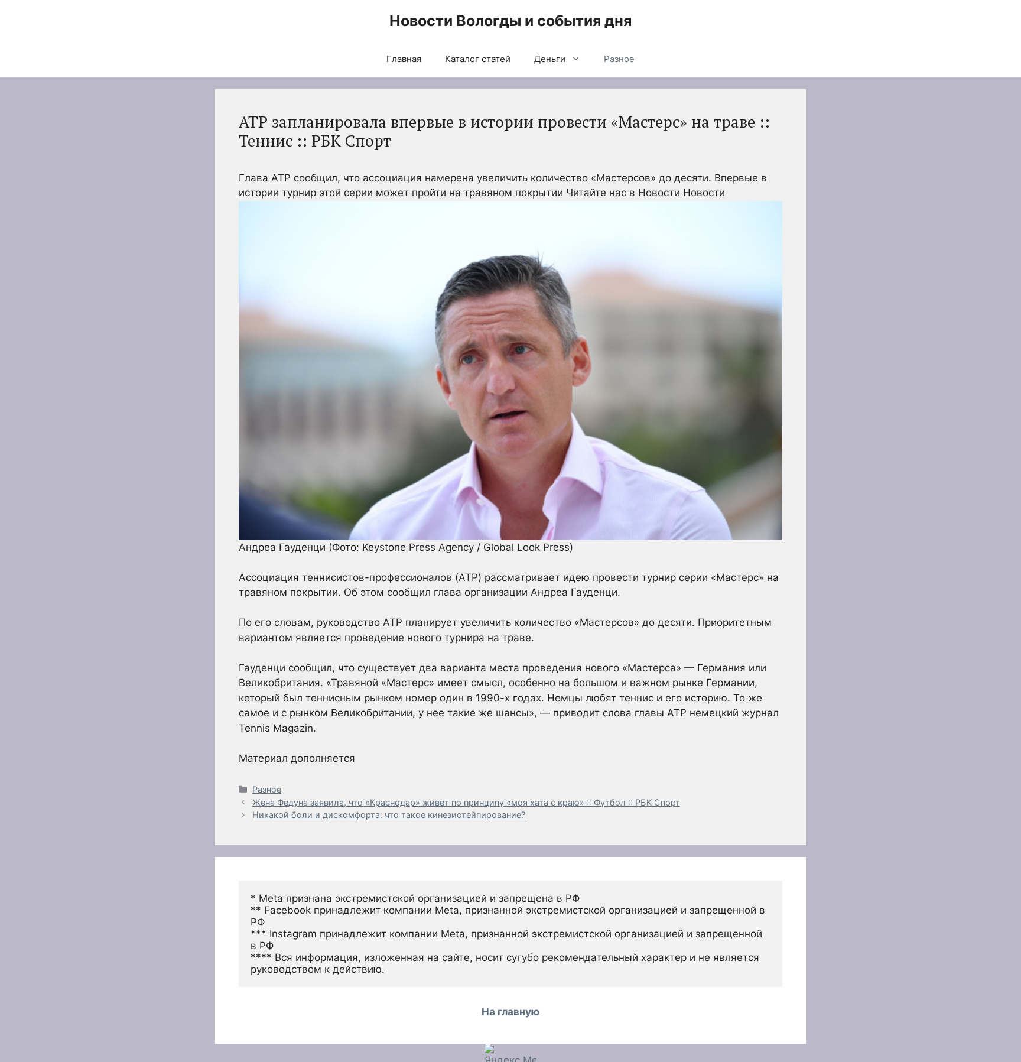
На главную (510, 1012)
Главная (403, 58)
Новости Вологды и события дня (510, 21)
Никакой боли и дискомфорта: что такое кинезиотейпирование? (388, 815)
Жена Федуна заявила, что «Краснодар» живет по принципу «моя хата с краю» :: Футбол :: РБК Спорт (466, 802)
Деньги (549, 58)
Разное (619, 58)
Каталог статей (477, 58)
